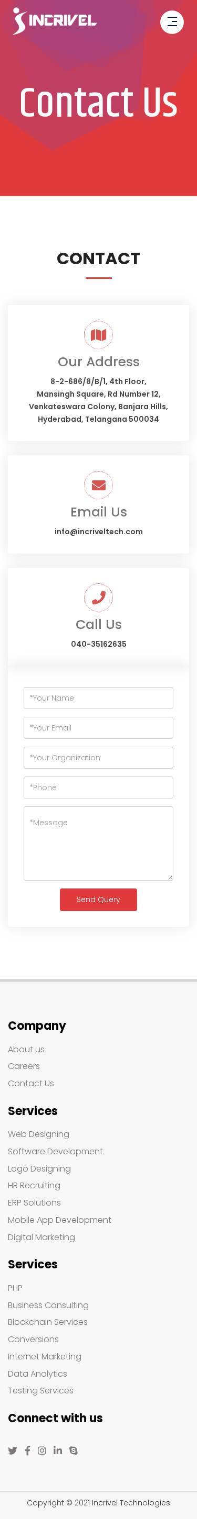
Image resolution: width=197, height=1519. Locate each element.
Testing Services (41, 1391)
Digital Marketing (41, 1237)
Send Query (98, 899)
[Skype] (73, 1451)
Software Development (55, 1151)
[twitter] (12, 1451)
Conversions (33, 1339)
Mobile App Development (59, 1220)
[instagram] (42, 1451)
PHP (15, 1288)
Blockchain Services (48, 1322)
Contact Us (31, 1083)
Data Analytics (37, 1374)
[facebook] (27, 1451)
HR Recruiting (34, 1185)
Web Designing (38, 1134)
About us (26, 1049)
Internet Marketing (44, 1357)
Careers (24, 1066)
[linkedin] (58, 1451)
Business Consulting (48, 1305)
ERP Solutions (34, 1203)
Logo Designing (39, 1169)
